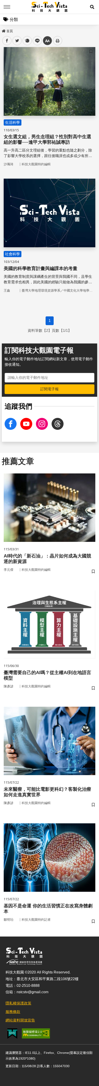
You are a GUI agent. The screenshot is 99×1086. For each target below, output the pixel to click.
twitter (17, 41)
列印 (57, 40)
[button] (92, 7)
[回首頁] (49, 7)
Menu (7, 7)
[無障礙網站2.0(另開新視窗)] (36, 1033)
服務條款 (13, 1012)
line (36, 41)
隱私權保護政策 (18, 1003)
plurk (27, 41)
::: (3, 30)
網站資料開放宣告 (20, 1020)
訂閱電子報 (49, 389)
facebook (7, 41)
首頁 (9, 31)
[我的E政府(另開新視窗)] (12, 1033)
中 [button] (47, 41)
